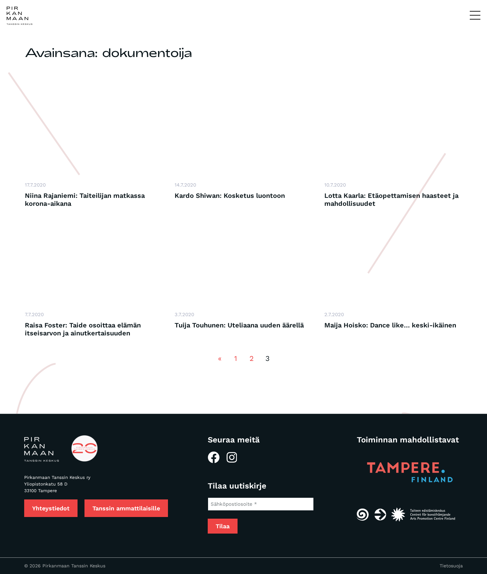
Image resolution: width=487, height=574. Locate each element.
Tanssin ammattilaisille (126, 508)
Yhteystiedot (51, 508)
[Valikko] (475, 15)
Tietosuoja (451, 565)
